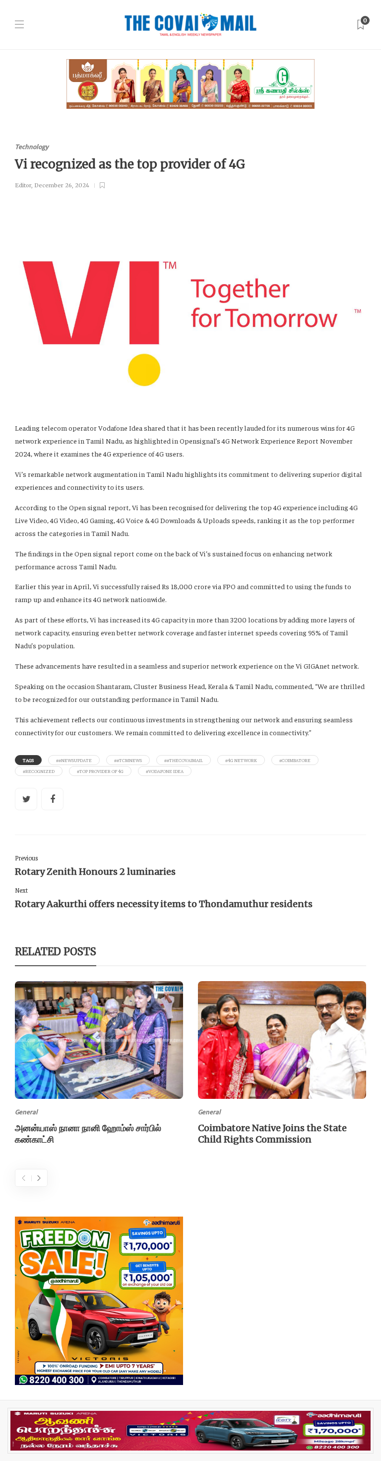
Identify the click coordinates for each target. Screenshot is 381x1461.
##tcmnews (128, 760)
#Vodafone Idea (165, 771)
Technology (32, 147)
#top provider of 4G (100, 771)
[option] (98, 1065)
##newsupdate (74, 760)
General (26, 1112)
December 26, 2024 (61, 185)
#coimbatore (295, 760)
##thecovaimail (183, 760)
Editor (23, 185)
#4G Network (241, 760)
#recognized (39, 771)
